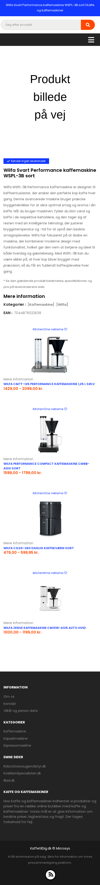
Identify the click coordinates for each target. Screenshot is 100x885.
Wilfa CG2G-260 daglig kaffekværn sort (38, 548)
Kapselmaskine (15, 738)
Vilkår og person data (20, 710)
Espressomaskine (17, 745)
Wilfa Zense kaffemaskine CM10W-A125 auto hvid (44, 628)
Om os (8, 696)
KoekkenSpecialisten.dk (22, 773)
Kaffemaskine (14, 731)
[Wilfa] (62, 304)
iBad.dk (9, 780)
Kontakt (9, 703)
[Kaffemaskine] (41, 304)
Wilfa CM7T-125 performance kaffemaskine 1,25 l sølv (49, 384)
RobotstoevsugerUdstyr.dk (24, 766)
